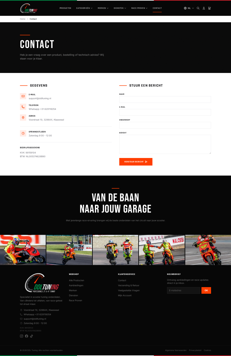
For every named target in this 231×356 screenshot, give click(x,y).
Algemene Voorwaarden (176, 350)
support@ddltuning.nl (40, 98)
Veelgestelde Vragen (129, 290)
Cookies (207, 350)
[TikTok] (31, 336)
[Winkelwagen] (209, 8)
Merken (102, 8)
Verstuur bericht (134, 161)
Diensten (119, 8)
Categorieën (83, 8)
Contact (157, 8)
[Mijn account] (203, 8)
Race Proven (138, 8)
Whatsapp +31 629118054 (42, 109)
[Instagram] (21, 336)
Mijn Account (125, 295)
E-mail (122, 107)
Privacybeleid (195, 350)
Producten (65, 8)
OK (206, 290)
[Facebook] (26, 336)
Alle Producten (76, 280)
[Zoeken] (198, 8)
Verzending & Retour (128, 285)
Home (22, 19)
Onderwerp (124, 120)
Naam (121, 94)
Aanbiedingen (76, 285)
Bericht (122, 133)
